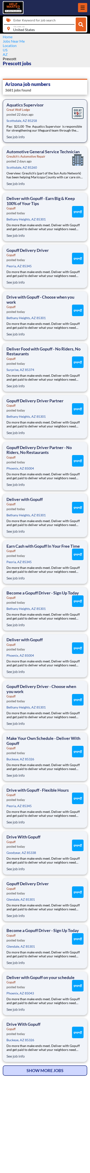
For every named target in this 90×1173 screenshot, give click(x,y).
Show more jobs (45, 1070)
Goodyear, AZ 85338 (21, 853)
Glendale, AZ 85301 (20, 899)
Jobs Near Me (14, 41)
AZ (5, 54)
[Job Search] (81, 24)
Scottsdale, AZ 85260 (21, 167)
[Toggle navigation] (82, 7)
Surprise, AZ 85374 (20, 370)
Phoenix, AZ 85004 (20, 468)
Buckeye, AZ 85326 (20, 759)
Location (10, 45)
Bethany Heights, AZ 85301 (26, 219)
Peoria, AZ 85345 (19, 266)
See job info (15, 137)
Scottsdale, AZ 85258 (21, 121)
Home (7, 37)
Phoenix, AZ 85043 (20, 993)
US (5, 50)
